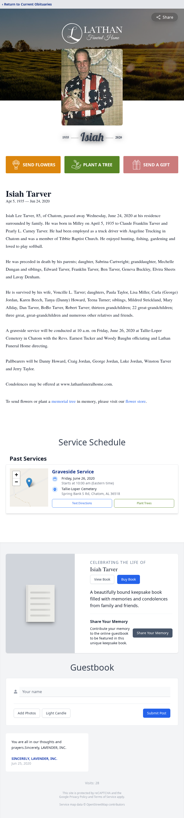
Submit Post (156, 713)
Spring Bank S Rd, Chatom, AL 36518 (91, 493)
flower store (136, 401)
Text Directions (82, 503)
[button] (29, 482)
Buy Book (128, 579)
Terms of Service (105, 797)
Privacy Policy (78, 797)
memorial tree (64, 401)
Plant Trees (144, 503)
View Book (102, 579)
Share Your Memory (152, 633)
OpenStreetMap (97, 804)
